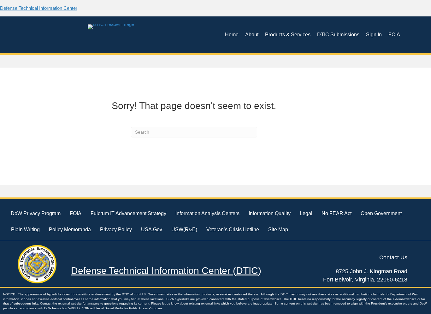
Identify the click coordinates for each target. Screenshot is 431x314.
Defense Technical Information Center (38, 8)
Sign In (374, 34)
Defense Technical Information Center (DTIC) (166, 270)
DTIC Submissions (338, 34)
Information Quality (270, 213)
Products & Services (287, 34)
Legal (306, 213)
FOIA (394, 34)
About (251, 34)
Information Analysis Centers (207, 213)
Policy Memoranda (70, 229)
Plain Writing (25, 229)
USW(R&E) (184, 229)
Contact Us (393, 257)
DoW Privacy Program (36, 213)
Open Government (381, 213)
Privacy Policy (116, 229)
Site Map (278, 229)
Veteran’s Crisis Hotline (232, 229)
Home (232, 34)
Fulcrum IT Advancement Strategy (128, 213)
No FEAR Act (336, 213)
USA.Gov (151, 229)
